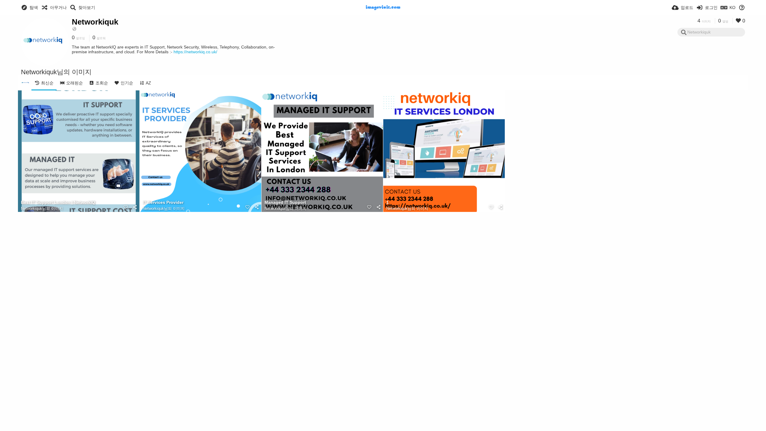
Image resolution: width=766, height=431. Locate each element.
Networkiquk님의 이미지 (42, 208)
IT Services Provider (163, 202)
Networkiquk (95, 21)
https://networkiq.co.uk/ (195, 51)
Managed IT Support (285, 202)
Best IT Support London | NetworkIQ (58, 202)
